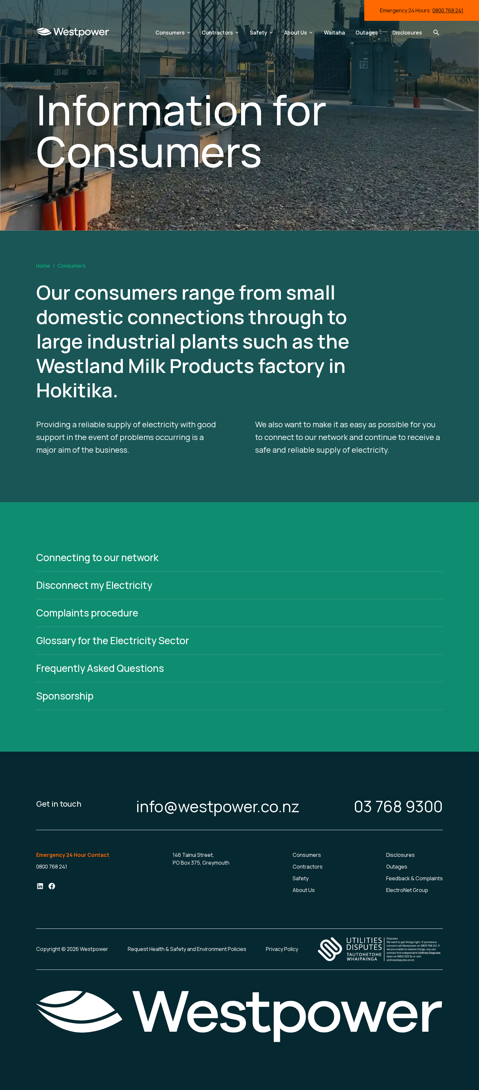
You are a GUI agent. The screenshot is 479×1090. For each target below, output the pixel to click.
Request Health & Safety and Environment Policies (187, 949)
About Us (304, 890)
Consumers (307, 854)
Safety (301, 878)
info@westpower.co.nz (217, 806)
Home (43, 265)
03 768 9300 (398, 806)
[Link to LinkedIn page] (40, 887)
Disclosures (400, 854)
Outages (396, 866)
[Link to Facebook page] (52, 887)
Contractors (308, 866)
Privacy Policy (282, 949)
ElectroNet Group (407, 890)
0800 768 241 (447, 10)
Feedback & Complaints (414, 878)
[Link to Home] (72, 32)
